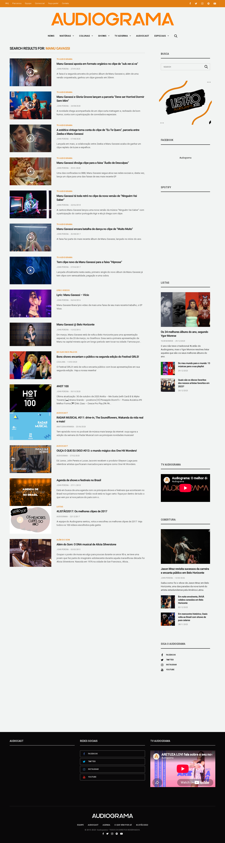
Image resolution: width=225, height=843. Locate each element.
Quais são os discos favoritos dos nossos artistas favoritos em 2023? (193, 383)
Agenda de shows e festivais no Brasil (79, 480)
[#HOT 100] (30, 398)
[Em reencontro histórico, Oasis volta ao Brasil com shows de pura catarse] (168, 619)
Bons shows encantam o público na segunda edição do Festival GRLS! (98, 356)
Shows (102, 35)
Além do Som (63, 540)
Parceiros (16, 3)
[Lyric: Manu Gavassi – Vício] (30, 303)
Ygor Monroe (167, 341)
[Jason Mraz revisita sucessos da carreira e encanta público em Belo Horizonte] (185, 546)
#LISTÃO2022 (142, 825)
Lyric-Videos (63, 290)
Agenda (106, 825)
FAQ (7, 3)
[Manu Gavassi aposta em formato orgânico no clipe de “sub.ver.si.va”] (30, 72)
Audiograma (62, 456)
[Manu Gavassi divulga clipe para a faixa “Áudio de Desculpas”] (30, 171)
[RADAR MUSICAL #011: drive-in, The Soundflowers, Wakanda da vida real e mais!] (30, 426)
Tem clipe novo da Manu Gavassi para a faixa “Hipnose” (89, 262)
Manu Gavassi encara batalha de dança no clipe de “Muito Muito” (95, 229)
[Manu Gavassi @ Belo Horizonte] (30, 334)
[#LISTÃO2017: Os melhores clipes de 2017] (30, 520)
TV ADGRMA (121, 35)
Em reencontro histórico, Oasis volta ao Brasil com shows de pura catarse (192, 617)
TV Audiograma (65, 59)
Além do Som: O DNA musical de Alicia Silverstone (86, 544)
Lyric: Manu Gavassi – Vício (73, 295)
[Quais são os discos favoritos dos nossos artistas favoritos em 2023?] (168, 385)
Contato (65, 3)
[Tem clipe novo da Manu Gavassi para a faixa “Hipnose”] (30, 270)
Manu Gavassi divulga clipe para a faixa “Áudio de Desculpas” (93, 162)
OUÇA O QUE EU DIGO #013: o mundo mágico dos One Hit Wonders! (97, 450)
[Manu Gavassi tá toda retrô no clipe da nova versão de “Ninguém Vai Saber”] (30, 204)
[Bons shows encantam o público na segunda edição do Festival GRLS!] (30, 365)
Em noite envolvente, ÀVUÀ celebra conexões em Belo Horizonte (191, 599)
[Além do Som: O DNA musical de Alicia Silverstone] (30, 553)
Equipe (28, 3)
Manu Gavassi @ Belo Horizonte (76, 324)
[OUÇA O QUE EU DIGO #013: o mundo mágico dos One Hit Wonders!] (30, 459)
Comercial (40, 3)
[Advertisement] (185, 427)
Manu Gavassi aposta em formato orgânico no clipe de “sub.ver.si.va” (97, 63)
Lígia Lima (61, 362)
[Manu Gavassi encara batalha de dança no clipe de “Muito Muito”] (30, 237)
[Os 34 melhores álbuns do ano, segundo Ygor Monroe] (185, 309)
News (51, 35)
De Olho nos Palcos (67, 352)
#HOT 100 (63, 386)
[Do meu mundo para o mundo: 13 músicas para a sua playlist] (168, 368)
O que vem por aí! (123, 825)
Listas (60, 507)
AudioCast (142, 35)
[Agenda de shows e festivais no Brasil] (30, 492)
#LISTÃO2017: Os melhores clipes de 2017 (82, 511)
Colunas (84, 35)
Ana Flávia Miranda (65, 427)
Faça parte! (53, 3)
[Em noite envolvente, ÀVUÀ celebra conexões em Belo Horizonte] (168, 602)
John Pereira (63, 69)
